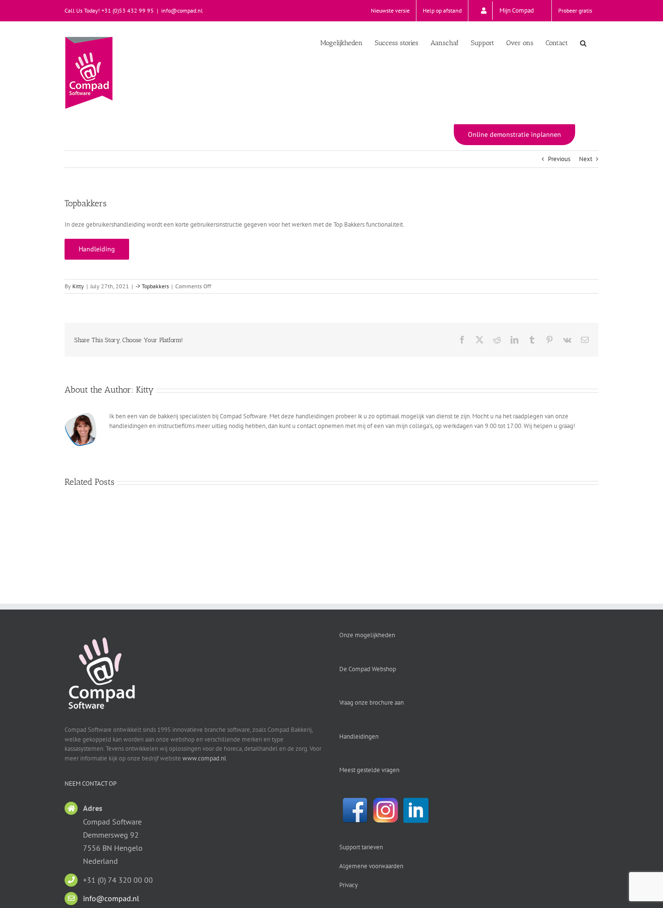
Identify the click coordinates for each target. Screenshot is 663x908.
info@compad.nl (182, 10)
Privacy (348, 885)
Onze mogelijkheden (367, 635)
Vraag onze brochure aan (371, 702)
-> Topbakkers (152, 286)
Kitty (78, 286)
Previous (559, 159)
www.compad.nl (204, 758)
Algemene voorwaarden (371, 866)
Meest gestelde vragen (369, 770)
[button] (583, 42)
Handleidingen (359, 736)
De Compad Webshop (367, 669)
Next (585, 159)
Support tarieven (361, 847)
